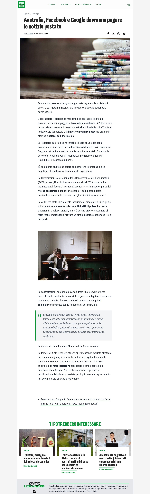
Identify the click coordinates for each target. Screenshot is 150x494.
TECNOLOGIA (65, 5)
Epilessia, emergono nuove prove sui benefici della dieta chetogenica (36, 458)
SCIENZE (51, 5)
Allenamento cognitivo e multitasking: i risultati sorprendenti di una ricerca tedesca (112, 460)
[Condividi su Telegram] (124, 34)
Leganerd (27, 14)
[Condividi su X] (113, 34)
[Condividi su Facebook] (108, 34)
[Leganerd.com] (21, 4)
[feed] (34, 491)
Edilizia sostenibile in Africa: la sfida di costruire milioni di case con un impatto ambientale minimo (74, 461)
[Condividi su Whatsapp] (119, 34)
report (79, 182)
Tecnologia (35, 14)
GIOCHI (99, 5)
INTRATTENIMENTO (83, 5)
